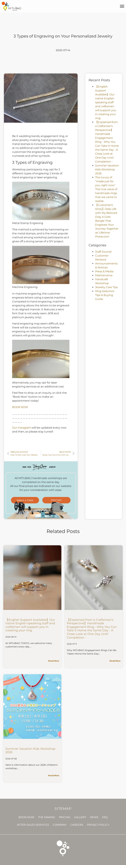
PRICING (64, 817)
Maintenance (104, 275)
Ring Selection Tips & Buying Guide (104, 295)
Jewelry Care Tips (106, 287)
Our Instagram (21, 427)
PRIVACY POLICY (98, 824)
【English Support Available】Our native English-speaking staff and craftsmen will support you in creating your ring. (105, 102)
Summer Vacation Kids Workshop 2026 (107, 169)
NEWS (94, 817)
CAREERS (76, 824)
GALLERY (80, 817)
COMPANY (60, 824)
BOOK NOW (20, 407)
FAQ (104, 817)
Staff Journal (103, 251)
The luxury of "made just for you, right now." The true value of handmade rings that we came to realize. (106, 189)
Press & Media (104, 271)
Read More (53, 661)
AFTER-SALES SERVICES (33, 824)
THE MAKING (46, 817)
